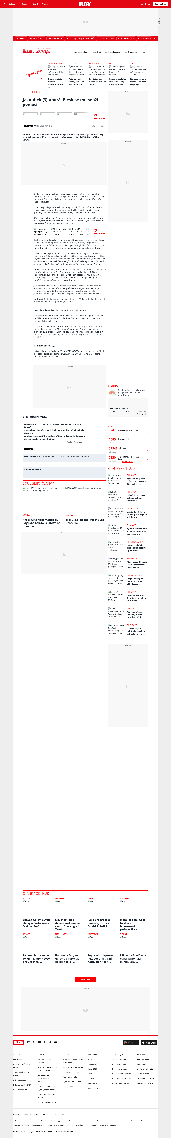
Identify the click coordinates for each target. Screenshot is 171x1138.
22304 (112, 457)
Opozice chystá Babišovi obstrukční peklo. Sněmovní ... (136, 631)
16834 (112, 439)
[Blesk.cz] (85, 4)
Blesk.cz (131, 475)
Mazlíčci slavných (112, 52)
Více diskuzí (127, 461)
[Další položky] (154, 38)
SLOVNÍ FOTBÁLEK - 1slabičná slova (129, 458)
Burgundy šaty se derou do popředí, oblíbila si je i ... (135, 581)
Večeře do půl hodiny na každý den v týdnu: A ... (76, 82)
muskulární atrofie (75, 456)
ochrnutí (62, 456)
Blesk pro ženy (135, 575)
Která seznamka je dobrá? (128, 430)
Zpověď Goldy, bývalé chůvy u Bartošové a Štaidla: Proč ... (137, 481)
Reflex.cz (132, 625)
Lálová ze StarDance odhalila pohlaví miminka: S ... (136, 498)
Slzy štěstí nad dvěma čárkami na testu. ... (97, 82)
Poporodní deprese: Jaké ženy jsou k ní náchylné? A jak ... (101, 958)
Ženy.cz (133, 63)
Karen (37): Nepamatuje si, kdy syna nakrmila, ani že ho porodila (41, 523)
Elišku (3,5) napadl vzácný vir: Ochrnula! (84, 521)
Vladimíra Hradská (48, 126)
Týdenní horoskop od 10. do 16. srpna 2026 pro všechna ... (137, 531)
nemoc (54, 456)
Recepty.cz (73, 63)
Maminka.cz (94, 63)
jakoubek (46, 456)
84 (112, 430)
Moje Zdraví (93, 934)
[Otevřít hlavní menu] (4, 4)
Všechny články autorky (76, 442)
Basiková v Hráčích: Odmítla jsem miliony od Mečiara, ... (137, 598)
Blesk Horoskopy (55, 63)
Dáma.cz (131, 525)
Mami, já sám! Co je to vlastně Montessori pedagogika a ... (137, 565)
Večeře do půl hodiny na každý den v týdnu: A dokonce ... (137, 514)
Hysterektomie (123, 439)
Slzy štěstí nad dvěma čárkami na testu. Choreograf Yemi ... (67, 923)
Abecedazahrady (136, 541)
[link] (28, 1042)
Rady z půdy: (123, 448)
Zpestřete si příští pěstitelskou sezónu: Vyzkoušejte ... (136, 548)
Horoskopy (96, 52)
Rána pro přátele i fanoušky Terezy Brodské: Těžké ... (117, 82)
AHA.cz (112, 63)
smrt (39, 456)
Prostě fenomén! (131, 52)
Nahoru (85, 979)
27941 (112, 448)
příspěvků (112, 434)
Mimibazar (132, 558)
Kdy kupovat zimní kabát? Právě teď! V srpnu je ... (138, 82)
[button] (131, 1042)
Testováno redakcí (80, 52)
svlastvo (87, 456)
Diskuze (111, 427)
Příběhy (33, 92)
